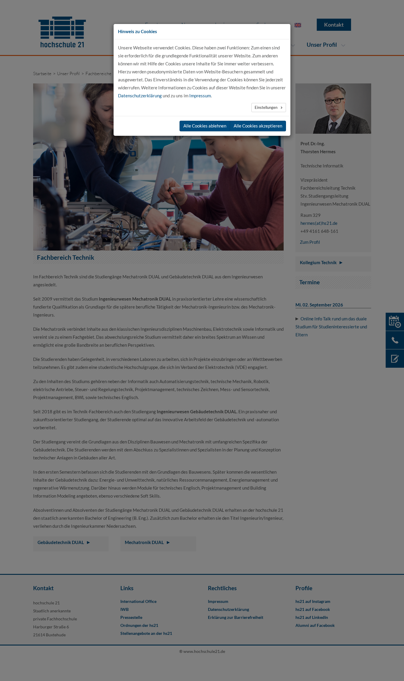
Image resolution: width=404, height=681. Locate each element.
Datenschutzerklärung (140, 95)
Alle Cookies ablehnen (204, 125)
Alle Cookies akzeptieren (258, 125)
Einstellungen (266, 107)
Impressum (200, 95)
